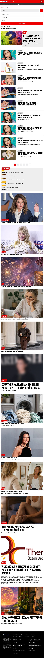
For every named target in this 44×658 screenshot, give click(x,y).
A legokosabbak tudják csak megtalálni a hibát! (28, 94)
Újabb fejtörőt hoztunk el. (23, 119)
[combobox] (20, 14)
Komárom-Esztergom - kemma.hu (35, 640)
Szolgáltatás (27, 636)
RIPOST (2, 7)
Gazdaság (33, 634)
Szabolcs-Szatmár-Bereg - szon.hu (35, 645)
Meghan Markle (20, 4)
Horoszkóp (3, 4)
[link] (2, 58)
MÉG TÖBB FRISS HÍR (5, 189)
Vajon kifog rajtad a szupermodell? (25, 81)
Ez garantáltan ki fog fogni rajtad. (25, 156)
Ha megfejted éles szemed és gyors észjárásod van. (29, 144)
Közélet (26, 634)
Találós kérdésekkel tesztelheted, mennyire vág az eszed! (30, 69)
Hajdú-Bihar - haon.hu (17, 651)
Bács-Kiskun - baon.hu (17, 639)
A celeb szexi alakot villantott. (8, 390)
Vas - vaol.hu (31, 648)
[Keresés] (39, 1)
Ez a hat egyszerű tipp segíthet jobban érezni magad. (14, 493)
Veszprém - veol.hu (32, 650)
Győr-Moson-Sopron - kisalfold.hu (19, 650)
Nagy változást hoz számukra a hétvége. (11, 623)
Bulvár (20, 636)
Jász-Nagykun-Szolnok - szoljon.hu (35, 639)
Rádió (33, 636)
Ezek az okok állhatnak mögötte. (9, 533)
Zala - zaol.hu (31, 651)
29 (26, 164)
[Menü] (41, 1)
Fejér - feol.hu (15, 648)
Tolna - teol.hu (31, 647)
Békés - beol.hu (15, 642)
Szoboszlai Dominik (11, 4)
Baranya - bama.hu (16, 640)
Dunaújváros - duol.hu (17, 647)
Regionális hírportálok (18, 634)
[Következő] (30, 165)
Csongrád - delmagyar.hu (17, 645)
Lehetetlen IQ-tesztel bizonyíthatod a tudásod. (31, 44)
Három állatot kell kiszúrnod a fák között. (26, 131)
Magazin (15, 636)
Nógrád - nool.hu (32, 642)
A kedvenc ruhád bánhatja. (8, 425)
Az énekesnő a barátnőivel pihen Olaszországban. (13, 460)
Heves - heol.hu (15, 653)
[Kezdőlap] (4, 1)
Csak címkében (22, 23)
